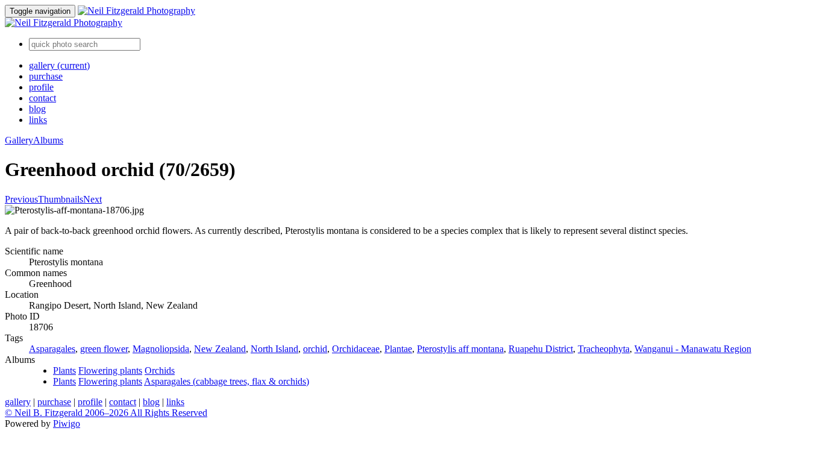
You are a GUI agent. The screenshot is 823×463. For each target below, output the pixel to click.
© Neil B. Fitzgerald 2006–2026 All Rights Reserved (106, 413)
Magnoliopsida (161, 349)
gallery (59, 65)
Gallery (19, 140)
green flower (104, 349)
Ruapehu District (541, 349)
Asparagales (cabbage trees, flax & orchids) (226, 381)
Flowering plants (110, 370)
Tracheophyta (604, 349)
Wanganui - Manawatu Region (692, 349)
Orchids (160, 370)
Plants (64, 370)
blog (37, 109)
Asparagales (52, 349)
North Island (274, 349)
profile (41, 87)
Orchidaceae (356, 349)
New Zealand (220, 349)
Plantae (398, 349)
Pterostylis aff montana (460, 349)
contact (42, 98)
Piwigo (66, 423)
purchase (46, 76)
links (38, 120)
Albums (48, 140)
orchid (315, 349)
